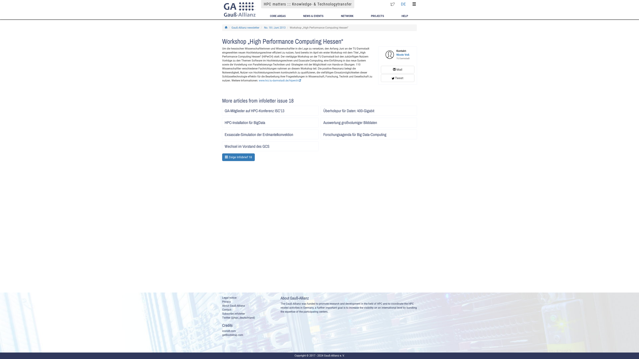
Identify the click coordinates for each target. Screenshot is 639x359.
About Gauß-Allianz (233, 305)
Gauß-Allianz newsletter (245, 27)
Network (347, 16)
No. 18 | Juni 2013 (275, 27)
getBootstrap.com (232, 335)
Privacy (226, 301)
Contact (226, 309)
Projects (377, 16)
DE (403, 4)
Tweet (398, 78)
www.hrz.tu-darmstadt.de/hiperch (279, 80)
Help (405, 16)
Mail (399, 69)
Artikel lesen (312, 109)
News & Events (313, 16)
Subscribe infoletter (233, 313)
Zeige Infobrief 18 (240, 157)
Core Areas (278, 16)
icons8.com (229, 331)
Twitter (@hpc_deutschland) (238, 317)
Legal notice (229, 297)
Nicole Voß (402, 54)
